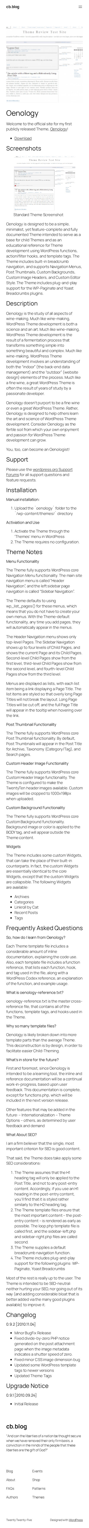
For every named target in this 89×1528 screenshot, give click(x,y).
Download (23, 138)
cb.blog (12, 6)
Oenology (58, 129)
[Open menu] (80, 6)
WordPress (76, 1520)
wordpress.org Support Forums (39, 472)
